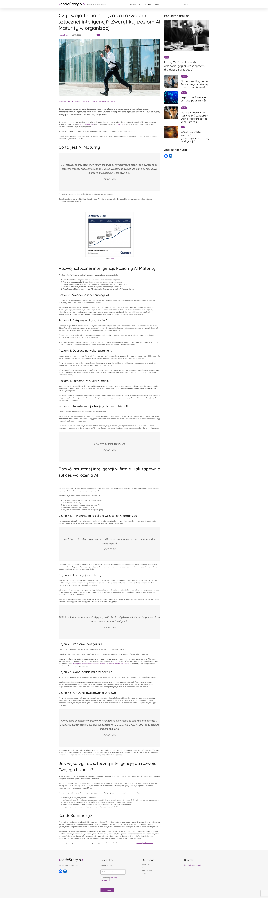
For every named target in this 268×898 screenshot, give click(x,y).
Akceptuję (108, 879)
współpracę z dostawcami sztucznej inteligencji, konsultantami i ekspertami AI (102, 663)
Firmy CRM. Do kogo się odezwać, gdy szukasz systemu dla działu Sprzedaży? (185, 65)
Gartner (112, 259)
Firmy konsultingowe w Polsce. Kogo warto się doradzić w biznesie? (194, 84)
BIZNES (184, 76)
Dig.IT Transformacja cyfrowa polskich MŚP (194, 99)
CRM (166, 57)
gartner (85, 101)
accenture (62, 101)
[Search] (201, 4)
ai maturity (76, 101)
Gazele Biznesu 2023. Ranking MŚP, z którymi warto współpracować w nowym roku (195, 117)
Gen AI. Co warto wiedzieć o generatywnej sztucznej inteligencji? (195, 136)
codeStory (64, 35)
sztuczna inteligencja (107, 101)
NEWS (184, 93)
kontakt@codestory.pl (145, 843)
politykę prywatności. (108, 879)
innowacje (93, 101)
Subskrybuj (107, 890)
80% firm (119, 124)
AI (98, 35)
